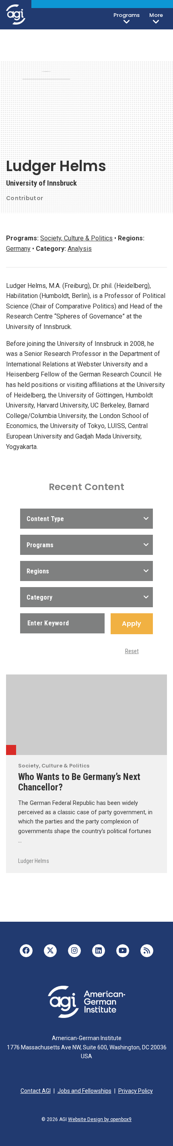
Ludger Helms (33, 861)
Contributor (24, 198)
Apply (131, 623)
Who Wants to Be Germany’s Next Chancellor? (79, 782)
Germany (18, 248)
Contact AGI (36, 1091)
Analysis (80, 248)
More (156, 15)
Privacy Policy (135, 1091)
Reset (132, 651)
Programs (126, 15)
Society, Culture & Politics (76, 238)
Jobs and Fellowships (84, 1091)
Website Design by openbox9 (100, 1119)
